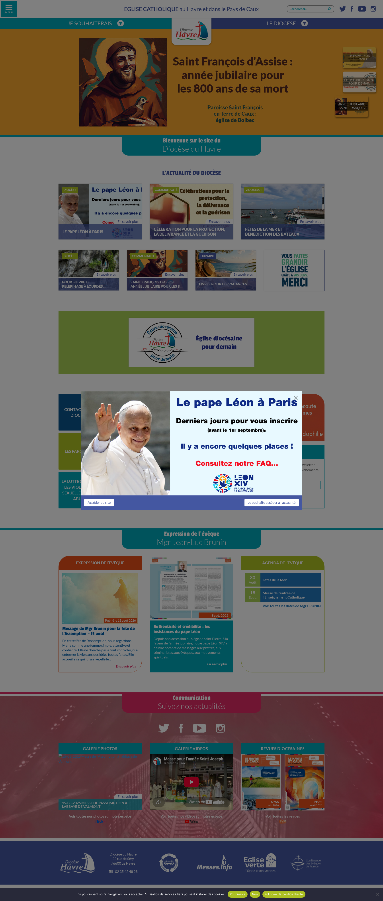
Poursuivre (237, 894)
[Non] (377, 894)
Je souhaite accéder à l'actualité (271, 502)
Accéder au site (99, 502)
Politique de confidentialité (284, 894)
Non (255, 894)
